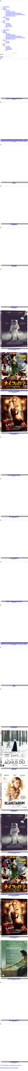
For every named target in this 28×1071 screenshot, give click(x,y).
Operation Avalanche (14, 349)
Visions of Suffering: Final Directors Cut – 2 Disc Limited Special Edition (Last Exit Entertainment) (14, 140)
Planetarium (14, 307)
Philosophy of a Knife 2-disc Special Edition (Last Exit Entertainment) (14, 391)
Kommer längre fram (10, 15)
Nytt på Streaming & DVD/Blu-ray (14, 13)
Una (14, 182)
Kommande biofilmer (10, 12)
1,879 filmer (14, 52)
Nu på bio (8, 10)
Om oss (4, 17)
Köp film (8, 23)
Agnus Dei (14, 265)
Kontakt (7, 19)
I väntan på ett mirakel (14, 475)
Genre (4, 8)
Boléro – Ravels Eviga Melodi (14, 98)
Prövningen (14, 224)
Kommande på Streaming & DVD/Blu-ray (15, 14)
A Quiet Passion (14, 558)
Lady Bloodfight (14, 433)
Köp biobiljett (9, 26)
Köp (4, 22)
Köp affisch (8, 24)
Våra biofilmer (6, 6)
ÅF (6, 27)
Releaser (5, 9)
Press (4, 21)
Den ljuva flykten (14, 516)
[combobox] (6, 55)
